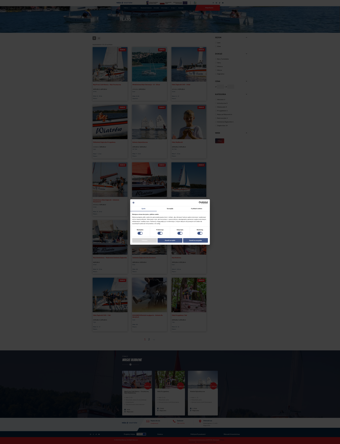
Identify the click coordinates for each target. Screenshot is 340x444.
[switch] (160, 233)
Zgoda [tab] (143, 208)
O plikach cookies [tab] (196, 208)
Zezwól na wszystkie (195, 240)
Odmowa (144, 240)
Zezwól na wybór (170, 240)
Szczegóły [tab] (170, 208)
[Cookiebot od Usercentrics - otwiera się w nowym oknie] (200, 202)
